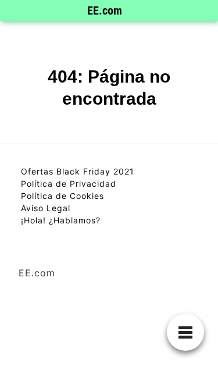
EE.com (104, 10)
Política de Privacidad (68, 183)
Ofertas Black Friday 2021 (77, 171)
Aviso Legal (45, 208)
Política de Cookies (62, 196)
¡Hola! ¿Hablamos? (61, 220)
